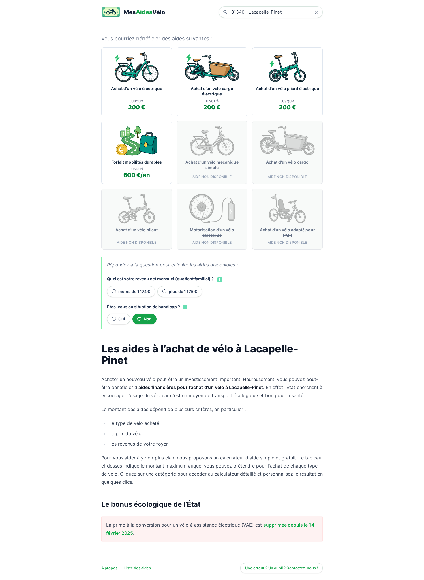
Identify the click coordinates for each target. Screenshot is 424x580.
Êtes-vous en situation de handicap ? (143, 306)
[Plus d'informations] (219, 279)
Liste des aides (137, 568)
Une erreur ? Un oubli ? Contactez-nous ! (281, 568)
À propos (109, 568)
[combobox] (275, 12)
